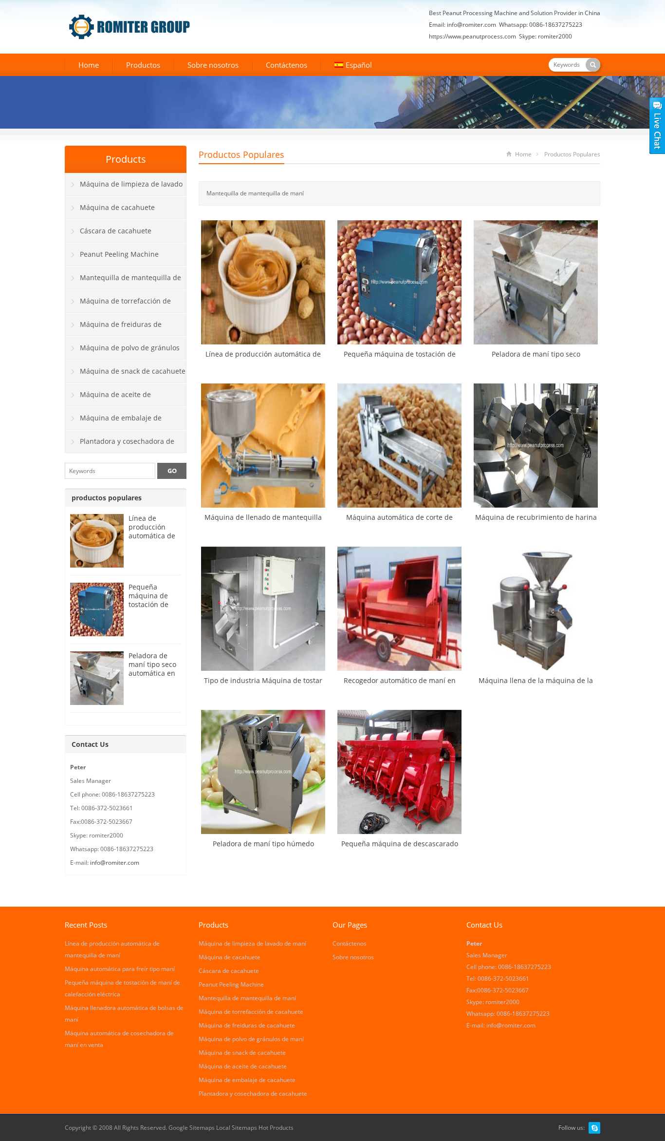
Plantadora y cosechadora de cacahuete (119, 445)
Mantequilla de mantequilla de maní (123, 281)
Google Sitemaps (191, 1127)
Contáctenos (286, 65)
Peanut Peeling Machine (119, 254)
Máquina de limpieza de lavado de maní (124, 187)
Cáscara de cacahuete (115, 230)
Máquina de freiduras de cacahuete (113, 328)
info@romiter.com (471, 24)
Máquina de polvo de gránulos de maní (122, 351)
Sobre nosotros (213, 65)
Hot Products (276, 1127)
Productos (143, 65)
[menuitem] (353, 66)
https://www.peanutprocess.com (472, 36)
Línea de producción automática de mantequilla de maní (153, 535)
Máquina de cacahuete (117, 207)
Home (88, 65)
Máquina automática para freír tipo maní (120, 969)
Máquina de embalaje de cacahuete (113, 421)
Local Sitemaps (237, 1127)
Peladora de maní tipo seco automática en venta (152, 668)
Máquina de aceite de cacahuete (108, 398)
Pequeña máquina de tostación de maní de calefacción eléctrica (148, 608)
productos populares (241, 154)
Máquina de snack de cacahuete (132, 371)
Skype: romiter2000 (545, 36)
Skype (594, 1128)
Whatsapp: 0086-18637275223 (540, 24)
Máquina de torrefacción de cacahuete (118, 304)
